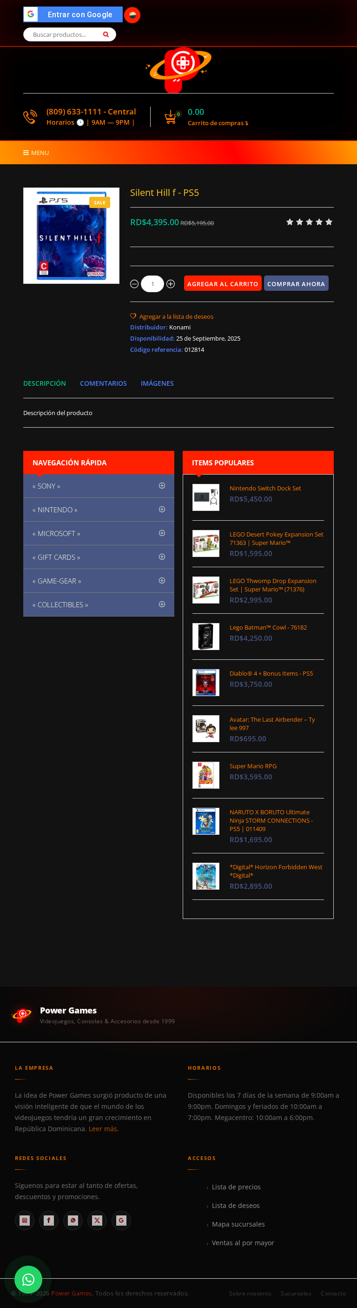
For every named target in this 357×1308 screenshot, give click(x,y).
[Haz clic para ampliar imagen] (71, 236)
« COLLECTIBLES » (60, 604)
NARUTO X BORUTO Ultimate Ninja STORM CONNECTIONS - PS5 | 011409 (271, 820)
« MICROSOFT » (56, 533)
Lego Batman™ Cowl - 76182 (268, 627)
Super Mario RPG (253, 766)
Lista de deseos (236, 1205)
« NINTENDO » (55, 509)
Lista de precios (236, 1187)
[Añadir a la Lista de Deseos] (171, 316)
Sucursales (296, 1293)
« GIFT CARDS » (56, 557)
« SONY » (46, 485)
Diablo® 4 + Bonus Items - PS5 (271, 673)
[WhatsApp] (73, 1220)
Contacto (333, 1293)
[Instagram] (24, 1220)
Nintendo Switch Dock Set (265, 488)
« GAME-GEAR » (57, 580)
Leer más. (104, 1129)
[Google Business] (121, 1220)
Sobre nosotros (250, 1293)
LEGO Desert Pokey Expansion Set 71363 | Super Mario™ (277, 538)
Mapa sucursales (238, 1224)
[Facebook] (49, 1220)
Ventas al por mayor (243, 1243)
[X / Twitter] (97, 1220)
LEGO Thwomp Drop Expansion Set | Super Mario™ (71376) (273, 585)
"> (75, 14)
